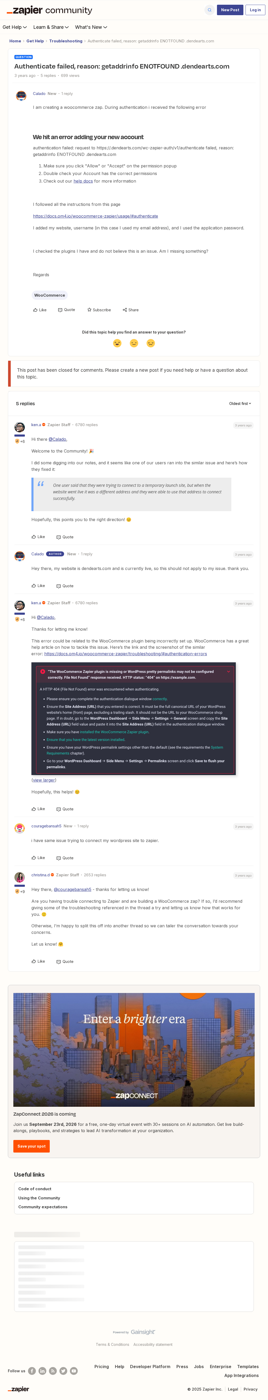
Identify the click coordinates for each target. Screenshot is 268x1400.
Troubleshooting (65, 40)
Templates (248, 1366)
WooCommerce (49, 295)
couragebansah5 (46, 825)
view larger (44, 780)
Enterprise (220, 1366)
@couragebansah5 (72, 889)
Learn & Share (48, 27)
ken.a (36, 424)
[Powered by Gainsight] (134, 1333)
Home (15, 40)
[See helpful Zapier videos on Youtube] (74, 1371)
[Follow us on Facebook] (32, 1371)
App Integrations (241, 1375)
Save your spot (32, 1146)
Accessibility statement (152, 1344)
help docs (83, 181)
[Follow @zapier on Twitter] (63, 1371)
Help (119, 1366)
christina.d (40, 874)
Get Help (12, 27)
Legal (233, 1389)
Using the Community (39, 1197)
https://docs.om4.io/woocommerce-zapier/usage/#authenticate (95, 216)
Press (182, 1366)
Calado (39, 93)
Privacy (251, 1389)
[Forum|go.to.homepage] (51, 10)
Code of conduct (34, 1188)
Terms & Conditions (112, 1344)
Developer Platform (150, 1366)
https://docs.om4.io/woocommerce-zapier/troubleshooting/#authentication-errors (125, 653)
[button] (230, 10)
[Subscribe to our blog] (53, 1371)
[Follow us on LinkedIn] (42, 1371)
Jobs (199, 1366)
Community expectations (43, 1206)
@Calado (57, 439)
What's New (88, 27)
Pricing (101, 1366)
